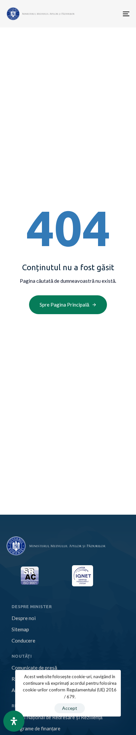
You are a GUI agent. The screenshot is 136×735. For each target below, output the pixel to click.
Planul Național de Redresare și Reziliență (57, 717)
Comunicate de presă (34, 668)
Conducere (23, 640)
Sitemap (20, 629)
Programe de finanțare (36, 728)
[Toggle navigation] (98, 13)
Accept (69, 708)
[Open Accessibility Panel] (13, 721)
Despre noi (24, 618)
